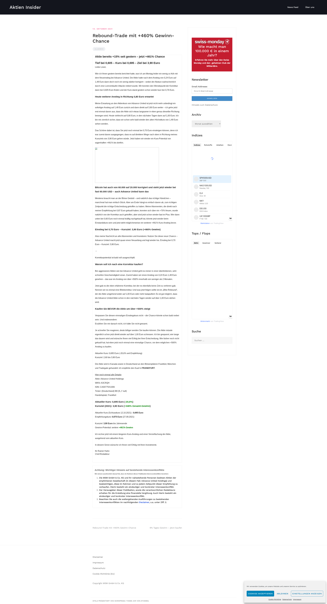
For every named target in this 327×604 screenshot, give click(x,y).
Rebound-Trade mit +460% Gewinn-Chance (114, 528)
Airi (134, 601)
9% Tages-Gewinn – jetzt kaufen (166, 528)
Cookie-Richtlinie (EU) (104, 574)
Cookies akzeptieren (260, 594)
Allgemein (99, 49)
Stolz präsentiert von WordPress (109, 601)
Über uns (309, 7)
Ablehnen (282, 594)
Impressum (297, 599)
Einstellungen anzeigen (307, 594)
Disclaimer (144, 502)
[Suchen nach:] (212, 340)
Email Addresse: (200, 86)
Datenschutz (287, 599)
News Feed (292, 7)
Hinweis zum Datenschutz (205, 105)
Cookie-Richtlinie (274, 599)
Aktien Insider (25, 7)
